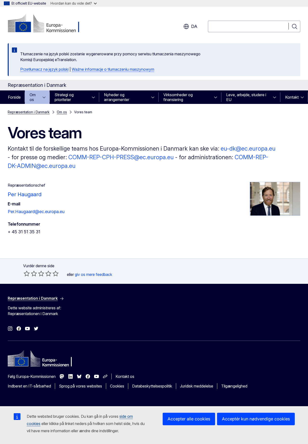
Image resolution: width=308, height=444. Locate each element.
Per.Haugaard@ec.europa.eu (36, 211)
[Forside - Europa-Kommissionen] (46, 24)
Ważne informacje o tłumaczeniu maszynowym (113, 69)
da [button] (194, 26)
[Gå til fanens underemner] (45, 97)
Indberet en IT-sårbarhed (29, 386)
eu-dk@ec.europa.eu (248, 148)
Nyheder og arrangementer (116, 97)
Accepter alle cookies (188, 418)
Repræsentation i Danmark (29, 112)
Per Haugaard (24, 194)
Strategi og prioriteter (64, 97)
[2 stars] (30, 273)
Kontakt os (125, 376)
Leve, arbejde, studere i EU (246, 97)
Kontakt (292, 97)
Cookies (117, 386)
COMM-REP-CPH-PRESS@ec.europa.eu (121, 157)
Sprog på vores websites (80, 386)
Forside (14, 97)
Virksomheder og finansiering (178, 97)
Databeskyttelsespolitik (152, 386)
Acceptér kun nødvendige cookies (256, 418)
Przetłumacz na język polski (44, 69)
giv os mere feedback (93, 274)
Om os (33, 97)
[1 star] (26, 273)
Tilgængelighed (234, 386)
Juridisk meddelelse (196, 386)
